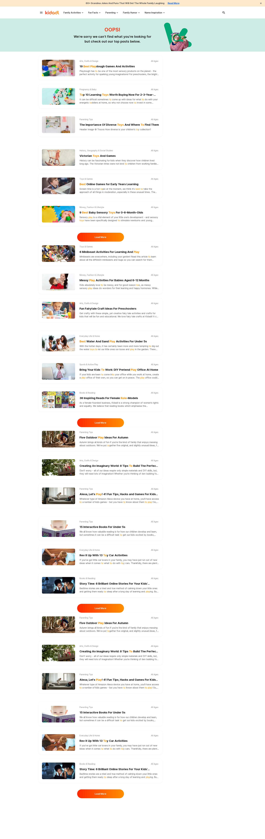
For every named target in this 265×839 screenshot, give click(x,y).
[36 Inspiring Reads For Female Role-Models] (58, 399)
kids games (101, 502)
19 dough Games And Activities (107, 66)
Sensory (86, 217)
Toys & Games (86, 179)
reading (110, 531)
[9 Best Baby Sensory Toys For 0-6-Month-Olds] (58, 214)
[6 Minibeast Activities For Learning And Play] (58, 253)
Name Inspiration (153, 12)
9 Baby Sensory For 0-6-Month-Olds (111, 212)
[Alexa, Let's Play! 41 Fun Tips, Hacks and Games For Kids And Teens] (58, 496)
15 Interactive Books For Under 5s (102, 527)
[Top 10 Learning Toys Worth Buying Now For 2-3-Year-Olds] (58, 96)
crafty (87, 313)
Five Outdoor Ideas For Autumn (104, 437)
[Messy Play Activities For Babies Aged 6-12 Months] (58, 282)
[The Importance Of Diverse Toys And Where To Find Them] (58, 124)
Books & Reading (87, 393)
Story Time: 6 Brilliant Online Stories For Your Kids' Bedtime (114, 584)
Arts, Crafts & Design (89, 61)
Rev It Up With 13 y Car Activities (104, 555)
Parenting (110, 12)
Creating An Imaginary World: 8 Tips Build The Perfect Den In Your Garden (118, 466)
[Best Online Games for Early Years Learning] (58, 186)
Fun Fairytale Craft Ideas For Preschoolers (108, 308)
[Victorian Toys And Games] (58, 157)
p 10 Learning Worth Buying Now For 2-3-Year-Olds (117, 95)
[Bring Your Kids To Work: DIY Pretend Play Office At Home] (58, 371)
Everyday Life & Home (90, 336)
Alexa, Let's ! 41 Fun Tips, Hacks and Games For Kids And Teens (118, 494)
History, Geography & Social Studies (96, 150)
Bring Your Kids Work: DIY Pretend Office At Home (119, 369)
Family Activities (72, 12)
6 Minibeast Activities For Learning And (109, 252)
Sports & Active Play (89, 364)
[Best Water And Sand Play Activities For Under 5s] (58, 343)
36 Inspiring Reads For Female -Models (109, 398)
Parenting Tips (86, 119)
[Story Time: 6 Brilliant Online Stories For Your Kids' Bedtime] (58, 585)
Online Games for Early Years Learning (109, 184)
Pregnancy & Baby (88, 89)
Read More (173, 3)
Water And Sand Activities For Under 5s (113, 341)
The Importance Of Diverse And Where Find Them (119, 124)
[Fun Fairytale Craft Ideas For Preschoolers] (58, 310)
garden (126, 256)
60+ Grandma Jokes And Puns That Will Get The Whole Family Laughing (125, 3)
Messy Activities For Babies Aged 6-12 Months (114, 280)
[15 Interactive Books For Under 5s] (58, 528)
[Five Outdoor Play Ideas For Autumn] (58, 439)
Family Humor (130, 12)
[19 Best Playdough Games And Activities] (58, 68)
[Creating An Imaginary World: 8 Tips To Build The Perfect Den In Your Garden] (58, 467)
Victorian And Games (98, 155)
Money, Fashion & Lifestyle (92, 207)
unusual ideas (148, 445)
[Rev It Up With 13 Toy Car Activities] (58, 557)
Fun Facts (93, 12)
